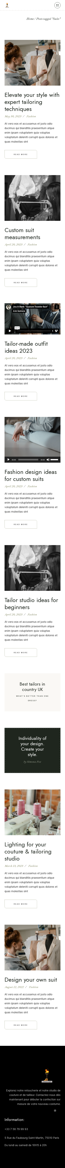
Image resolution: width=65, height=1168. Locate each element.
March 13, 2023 (14, 866)
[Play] (8, 459)
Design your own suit (31, 979)
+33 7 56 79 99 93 (16, 1129)
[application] (32, 460)
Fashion (31, 116)
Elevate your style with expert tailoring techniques (32, 102)
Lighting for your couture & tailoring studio (28, 851)
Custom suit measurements (22, 233)
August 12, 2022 (14, 987)
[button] (11, 198)
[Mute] (48, 459)
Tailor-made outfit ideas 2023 (26, 347)
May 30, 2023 (13, 116)
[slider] (54, 459)
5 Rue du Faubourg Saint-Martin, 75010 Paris (32, 1137)
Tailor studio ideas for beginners (31, 603)
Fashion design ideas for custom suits (31, 475)
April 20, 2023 (13, 244)
